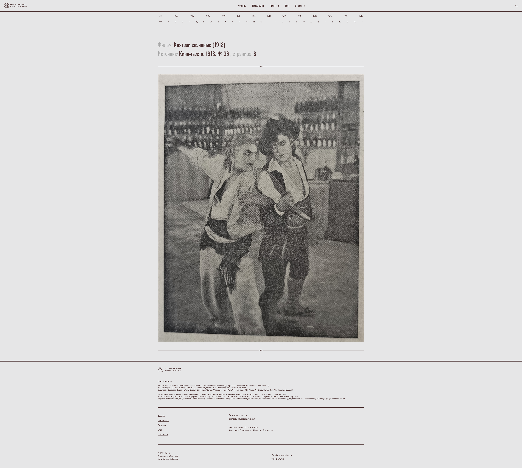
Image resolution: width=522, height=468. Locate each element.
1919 (361, 16)
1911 (238, 16)
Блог (287, 5)
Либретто (274, 5)
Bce (160, 16)
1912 (254, 16)
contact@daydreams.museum (242, 419)
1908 (192, 16)
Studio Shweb (277, 459)
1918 (346, 16)
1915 (299, 16)
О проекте (300, 5)
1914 (284, 16)
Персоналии (258, 5)
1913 (269, 16)
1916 (315, 16)
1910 (224, 16)
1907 (176, 16)
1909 (208, 16)
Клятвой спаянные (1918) (199, 44)
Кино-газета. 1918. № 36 (204, 53)
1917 (330, 16)
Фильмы (242, 5)
